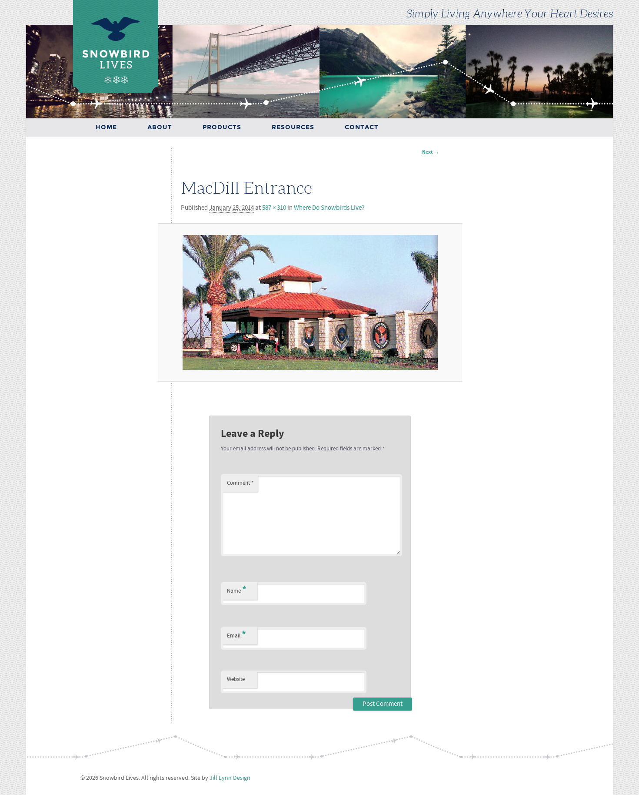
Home (106, 127)
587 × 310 (274, 208)
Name (236, 590)
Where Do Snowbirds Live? (329, 208)
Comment (240, 483)
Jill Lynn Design (230, 778)
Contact (362, 127)
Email (236, 634)
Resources (293, 127)
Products (222, 127)
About (159, 127)
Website (236, 679)
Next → (430, 151)
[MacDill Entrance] (310, 302)
